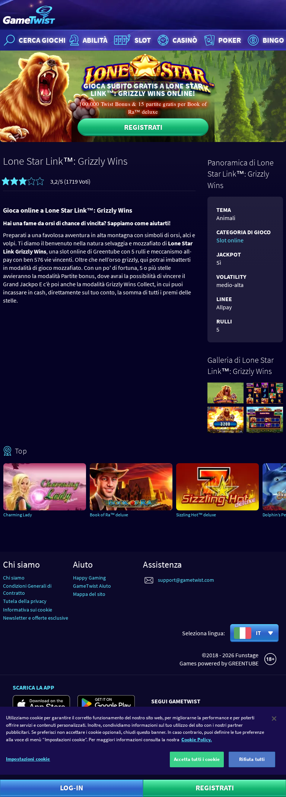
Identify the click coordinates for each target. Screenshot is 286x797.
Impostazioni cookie (28, 759)
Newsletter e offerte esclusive (35, 617)
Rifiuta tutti (252, 759)
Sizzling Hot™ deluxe (196, 514)
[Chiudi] (274, 718)
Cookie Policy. (196, 739)
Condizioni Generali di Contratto (27, 589)
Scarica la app (33, 687)
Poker (229, 40)
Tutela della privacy (25, 601)
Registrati (143, 127)
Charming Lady (17, 514)
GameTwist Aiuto (92, 586)
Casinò (184, 40)
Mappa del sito (89, 594)
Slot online (230, 240)
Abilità (95, 40)
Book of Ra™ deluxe (109, 514)
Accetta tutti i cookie (197, 759)
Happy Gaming (89, 577)
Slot (142, 40)
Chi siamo (14, 577)
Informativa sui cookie (27, 609)
